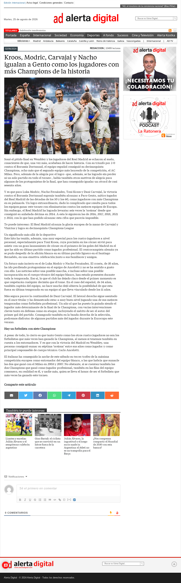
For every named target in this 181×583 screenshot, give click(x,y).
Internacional (42, 35)
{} (64, 499)
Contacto (68, 2)
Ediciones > (23, 40)
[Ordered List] (39, 500)
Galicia (120, 40)
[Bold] (20, 500)
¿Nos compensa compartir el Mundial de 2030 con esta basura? (105, 443)
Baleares (60, 40)
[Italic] (25, 500)
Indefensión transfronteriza (33, 30)
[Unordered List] (44, 500)
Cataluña (72, 40)
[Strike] (35, 500)
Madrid (37, 40)
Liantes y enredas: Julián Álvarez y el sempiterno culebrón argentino (18, 443)
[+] (69, 499)
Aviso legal (32, 2)
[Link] (59, 500)
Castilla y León (86, 40)
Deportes (93, 35)
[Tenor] (74, 500)
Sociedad (61, 35)
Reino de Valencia (106, 40)
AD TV (170, 40)
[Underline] (30, 500)
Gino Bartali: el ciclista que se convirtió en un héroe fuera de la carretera (47, 443)
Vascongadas (134, 40)
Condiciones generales (51, 2)
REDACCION (97, 48)
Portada (11, 35)
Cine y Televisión (143, 35)
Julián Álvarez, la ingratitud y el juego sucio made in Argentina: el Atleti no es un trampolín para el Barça (77, 446)
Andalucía (48, 40)
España (25, 35)
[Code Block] (54, 500)
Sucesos (122, 35)
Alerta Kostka (166, 35)
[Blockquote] (49, 500)
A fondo (108, 35)
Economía (77, 35)
